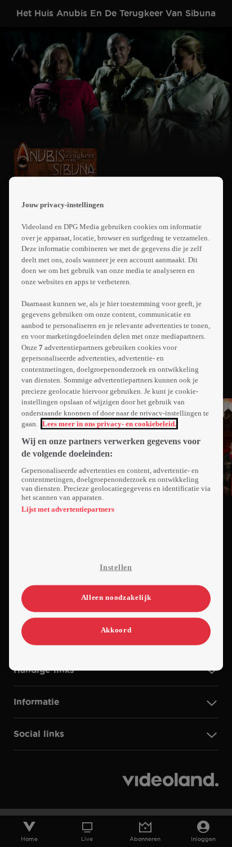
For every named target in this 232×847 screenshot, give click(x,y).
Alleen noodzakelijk (116, 597)
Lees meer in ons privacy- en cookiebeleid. (109, 424)
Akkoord (116, 630)
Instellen (116, 567)
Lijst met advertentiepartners (67, 508)
